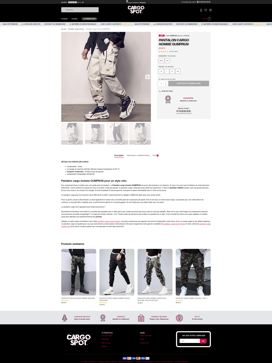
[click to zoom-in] (106, 77)
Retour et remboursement (164, 361)
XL (172, 71)
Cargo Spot (184, 361)
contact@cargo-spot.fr (195, 2)
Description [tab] (119, 155)
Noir (167, 60)
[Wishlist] (93, 252)
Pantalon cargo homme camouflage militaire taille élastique (152, 299)
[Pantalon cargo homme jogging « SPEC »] (193, 272)
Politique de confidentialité (144, 361)
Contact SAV (144, 343)
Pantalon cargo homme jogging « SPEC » (192, 298)
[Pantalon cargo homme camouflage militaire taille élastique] (155, 272)
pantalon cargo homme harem (109, 221)
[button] (207, 19)
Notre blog (105, 339)
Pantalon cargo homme (76, 29)
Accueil (63, 29)
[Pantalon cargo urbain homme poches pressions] (116, 272)
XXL (178, 71)
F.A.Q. (142, 339)
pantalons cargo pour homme (174, 224)
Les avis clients (107, 335)
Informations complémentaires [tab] (138, 155)
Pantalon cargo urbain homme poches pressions (114, 299)
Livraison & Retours (136, 2)
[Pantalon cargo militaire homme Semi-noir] (78, 272)
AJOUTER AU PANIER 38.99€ (189, 83)
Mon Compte (106, 343)
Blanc (161, 60)
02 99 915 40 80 (184, 111)
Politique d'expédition (125, 361)
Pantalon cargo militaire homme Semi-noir (78, 298)
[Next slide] (147, 77)
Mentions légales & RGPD (107, 361)
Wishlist (104, 346)
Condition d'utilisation (89, 361)
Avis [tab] (155, 155)
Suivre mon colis (146, 335)
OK (203, 341)
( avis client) (173, 51)
